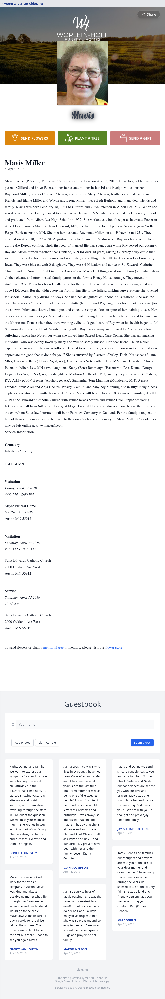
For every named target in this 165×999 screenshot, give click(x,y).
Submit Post (142, 742)
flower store (113, 647)
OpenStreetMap (87, 987)
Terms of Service (93, 981)
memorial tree (53, 647)
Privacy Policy (71, 981)
